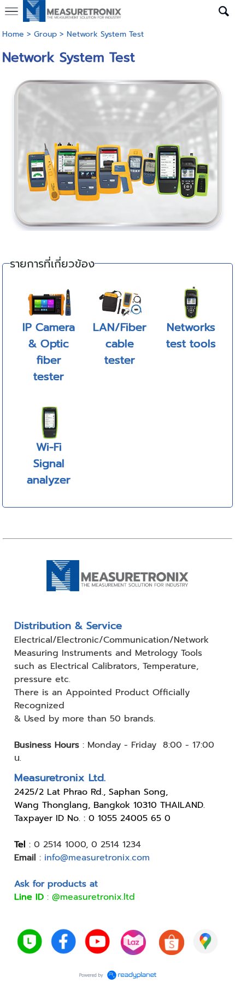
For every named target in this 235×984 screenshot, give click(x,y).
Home (13, 34)
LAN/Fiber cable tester (119, 343)
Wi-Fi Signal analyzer (48, 463)
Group (45, 34)
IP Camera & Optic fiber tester (48, 352)
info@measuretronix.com (97, 857)
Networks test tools (191, 335)
